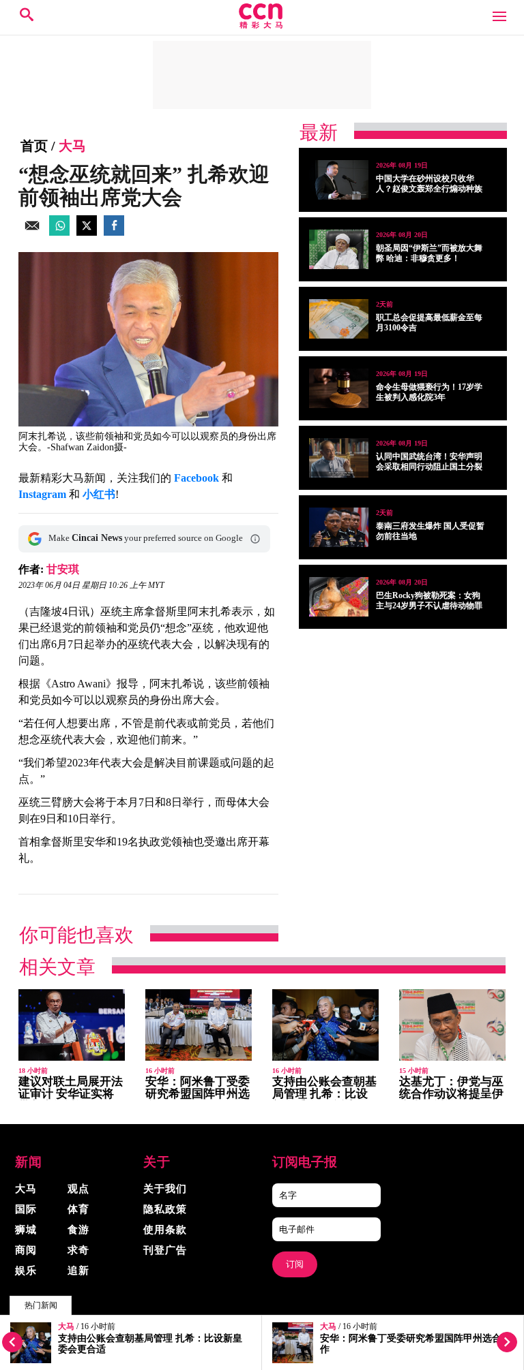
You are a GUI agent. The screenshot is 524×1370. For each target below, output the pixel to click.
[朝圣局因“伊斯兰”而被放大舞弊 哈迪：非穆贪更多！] (338, 249)
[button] (255, 538)
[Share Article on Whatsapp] (59, 232)
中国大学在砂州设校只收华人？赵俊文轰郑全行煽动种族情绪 (429, 189)
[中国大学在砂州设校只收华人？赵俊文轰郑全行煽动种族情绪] (338, 180)
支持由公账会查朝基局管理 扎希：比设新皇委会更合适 (324, 1093)
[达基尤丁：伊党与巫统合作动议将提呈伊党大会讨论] (452, 1025)
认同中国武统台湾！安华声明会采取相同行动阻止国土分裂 (429, 461)
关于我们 (165, 1188)
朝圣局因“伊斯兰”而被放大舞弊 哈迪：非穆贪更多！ (429, 253)
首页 (34, 145)
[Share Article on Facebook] (114, 232)
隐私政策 (165, 1209)
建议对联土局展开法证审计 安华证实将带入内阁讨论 (70, 1093)
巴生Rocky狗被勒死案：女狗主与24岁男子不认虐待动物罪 (429, 600)
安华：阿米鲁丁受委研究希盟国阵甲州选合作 (197, 1093)
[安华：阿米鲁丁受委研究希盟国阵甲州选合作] (198, 1025)
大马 (66, 1326)
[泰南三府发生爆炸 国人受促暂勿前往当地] (338, 527)
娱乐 (26, 1270)
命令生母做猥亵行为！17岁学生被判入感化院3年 (429, 392)
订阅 (295, 1264)
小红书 (99, 494)
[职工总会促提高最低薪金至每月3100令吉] (338, 319)
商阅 (26, 1250)
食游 (78, 1229)
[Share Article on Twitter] (86, 232)
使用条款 (165, 1229)
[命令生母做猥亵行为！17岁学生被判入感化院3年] (338, 388)
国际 (26, 1209)
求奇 (78, 1250)
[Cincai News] (262, 25)
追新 (78, 1270)
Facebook (196, 478)
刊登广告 (165, 1250)
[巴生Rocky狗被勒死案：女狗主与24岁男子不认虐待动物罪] (338, 597)
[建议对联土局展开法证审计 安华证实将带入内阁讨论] (71, 1025)
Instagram (42, 494)
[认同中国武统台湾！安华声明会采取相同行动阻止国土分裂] (338, 458)
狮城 (26, 1229)
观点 (78, 1188)
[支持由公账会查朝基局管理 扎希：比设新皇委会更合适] (325, 1025)
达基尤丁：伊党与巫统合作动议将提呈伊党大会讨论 (451, 1093)
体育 (78, 1209)
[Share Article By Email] (32, 232)
